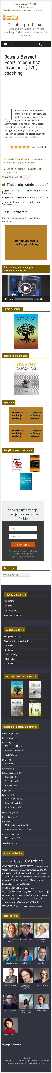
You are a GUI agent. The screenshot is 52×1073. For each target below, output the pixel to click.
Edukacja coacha (10, 773)
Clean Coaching (7, 862)
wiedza (7, 906)
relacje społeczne (12, 894)
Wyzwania (9, 755)
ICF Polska (8, 645)
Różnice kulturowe (39, 895)
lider (44, 876)
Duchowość (30, 870)
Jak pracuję (9, 605)
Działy (5, 760)
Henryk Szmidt (12, 803)
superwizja (16, 899)
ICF (9, 876)
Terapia (38, 898)
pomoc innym (28, 888)
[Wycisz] (41, 299)
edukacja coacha (10, 873)
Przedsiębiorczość (11, 891)
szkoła (30, 899)
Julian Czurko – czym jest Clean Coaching (21, 203)
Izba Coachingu (11, 654)
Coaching (6, 742)
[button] (25, 288)
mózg (31, 879)
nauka (26, 883)
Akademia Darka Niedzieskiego (18, 641)
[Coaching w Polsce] (5, 44)
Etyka (4, 790)
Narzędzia (10, 777)
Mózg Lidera (11, 838)
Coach (19, 861)
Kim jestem (9, 601)
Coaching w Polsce (26, 24)
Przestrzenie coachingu (15, 829)
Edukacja (6, 768)
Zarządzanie (20, 905)
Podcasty (6, 821)
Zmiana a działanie (35, 906)
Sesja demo (6, 899)
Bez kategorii (8, 733)
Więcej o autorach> (11, 1044)
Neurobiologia (8, 812)
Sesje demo (10, 781)
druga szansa (20, 870)
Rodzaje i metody (13, 750)
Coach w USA (8, 870)
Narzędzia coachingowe (12, 884)
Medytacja (15, 880)
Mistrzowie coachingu (15, 825)
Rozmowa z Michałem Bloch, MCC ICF (26, 197)
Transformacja (10, 902)
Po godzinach (8, 817)
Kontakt (27, 1058)
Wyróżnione (7, 843)
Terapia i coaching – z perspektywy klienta (22, 10)
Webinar (34, 901)
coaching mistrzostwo (18, 866)
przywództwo (30, 891)
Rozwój (27, 895)
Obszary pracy (10, 610)
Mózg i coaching (12, 746)
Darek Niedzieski (13, 798)
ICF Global (8, 650)
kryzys (40, 876)
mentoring (23, 880)
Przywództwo (8, 834)
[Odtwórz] (6, 299)
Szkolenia (24, 899)
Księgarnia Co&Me (12, 636)
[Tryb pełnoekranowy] (46, 299)
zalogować (18, 218)
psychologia (44, 891)
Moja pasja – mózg (12, 615)
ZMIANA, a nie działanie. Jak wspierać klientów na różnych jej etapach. (23, 161)
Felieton (29, 873)
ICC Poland (9, 663)
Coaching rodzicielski (41, 867)
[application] (26, 288)
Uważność (23, 902)
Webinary (9, 785)
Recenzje (9, 763)
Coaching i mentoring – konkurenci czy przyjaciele (23, 170)
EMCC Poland (10, 659)
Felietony (6, 795)
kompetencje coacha (30, 876)
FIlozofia (37, 873)
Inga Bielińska (11, 807)
